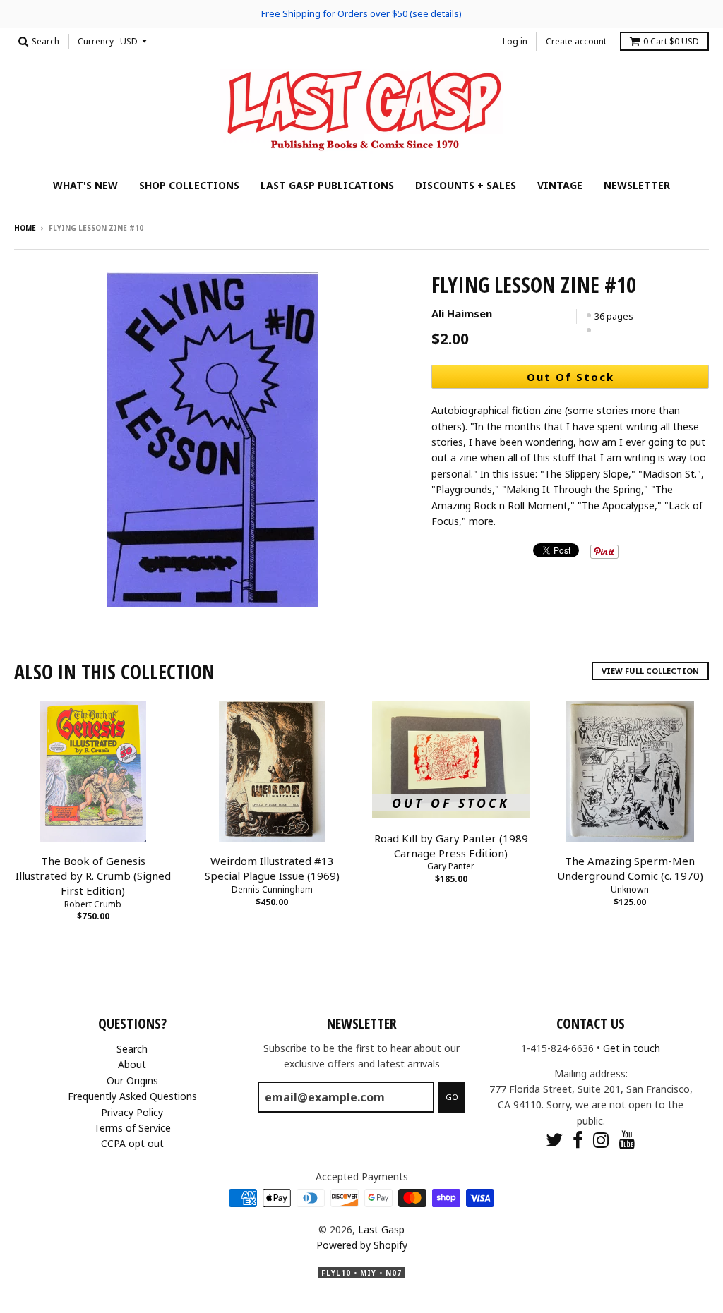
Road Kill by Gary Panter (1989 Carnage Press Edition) (451, 845)
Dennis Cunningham (272, 889)
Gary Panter (450, 866)
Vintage (559, 185)
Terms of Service (132, 1127)
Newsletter (637, 185)
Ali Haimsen (461, 313)
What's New (85, 185)
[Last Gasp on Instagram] (601, 1140)
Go (452, 1096)
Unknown (630, 889)
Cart (671, 41)
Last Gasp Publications (327, 185)
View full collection (650, 670)
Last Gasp (381, 1229)
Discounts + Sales (465, 185)
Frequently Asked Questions (132, 1096)
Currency (96, 41)
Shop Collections (189, 185)
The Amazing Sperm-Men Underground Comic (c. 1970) (630, 868)
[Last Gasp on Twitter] (554, 1140)
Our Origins (132, 1080)
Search (132, 1048)
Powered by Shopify (361, 1245)
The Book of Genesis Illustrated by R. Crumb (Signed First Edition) (93, 875)
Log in (515, 41)
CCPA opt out (132, 1143)
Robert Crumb (92, 904)
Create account (576, 41)
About (132, 1064)
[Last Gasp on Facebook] (578, 1140)
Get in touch (631, 1048)
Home (25, 228)
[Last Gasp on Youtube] (627, 1140)
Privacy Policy (132, 1112)
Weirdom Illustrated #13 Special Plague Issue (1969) (272, 868)
